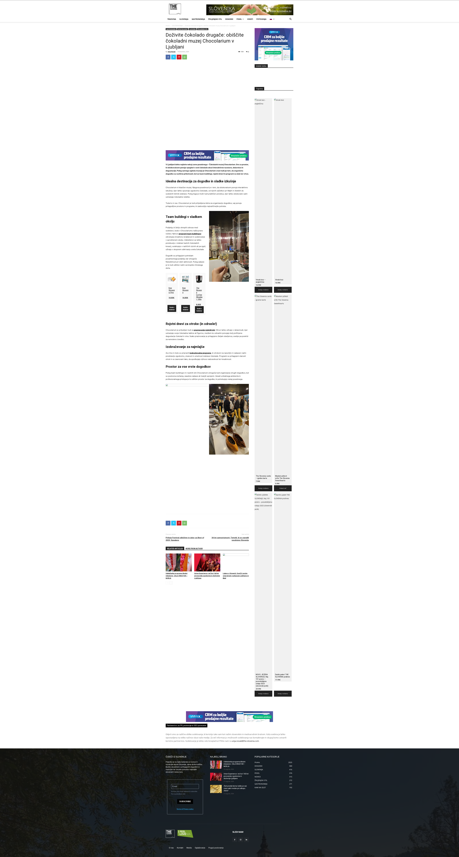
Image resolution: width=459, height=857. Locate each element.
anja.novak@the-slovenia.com (245, 741)
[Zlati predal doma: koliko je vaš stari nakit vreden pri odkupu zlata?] (216, 789)
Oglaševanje (200, 848)
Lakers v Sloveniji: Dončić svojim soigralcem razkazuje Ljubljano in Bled (236, 575)
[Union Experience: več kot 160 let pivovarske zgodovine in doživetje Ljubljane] (207, 562)
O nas (171, 848)
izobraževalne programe (200, 353)
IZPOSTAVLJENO (182, 29)
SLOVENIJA (183, 19)
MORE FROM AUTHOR (194, 549)
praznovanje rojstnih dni (204, 330)
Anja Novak (171, 52)
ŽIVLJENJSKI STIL (215, 19)
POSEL (239, 19)
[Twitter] (173, 57)
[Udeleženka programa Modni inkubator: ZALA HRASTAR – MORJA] (179, 562)
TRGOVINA (171, 19)
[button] (290, 19)
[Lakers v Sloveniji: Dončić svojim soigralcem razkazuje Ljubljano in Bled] (236, 562)
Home (168, 26)
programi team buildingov (190, 234)
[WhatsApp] (184, 57)
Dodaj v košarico (172, 308)
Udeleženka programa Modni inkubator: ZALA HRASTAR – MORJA (176, 575)
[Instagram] (240, 839)
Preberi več (282, 488)
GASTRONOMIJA (198, 19)
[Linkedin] (246, 839)
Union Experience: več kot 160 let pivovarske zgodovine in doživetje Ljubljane (207, 575)
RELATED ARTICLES (175, 549)
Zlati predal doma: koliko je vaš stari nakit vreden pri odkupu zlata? (235, 788)
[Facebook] (168, 57)
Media (189, 848)
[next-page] (170, 582)
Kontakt (180, 848)
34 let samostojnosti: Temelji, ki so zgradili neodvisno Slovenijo (230, 539)
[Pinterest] (179, 57)
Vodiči (250, 19)
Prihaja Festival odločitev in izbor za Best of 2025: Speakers (185, 539)
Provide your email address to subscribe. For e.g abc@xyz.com (184, 793)
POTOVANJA (261, 19)
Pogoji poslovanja (215, 848)
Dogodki (229, 19)
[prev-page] (167, 582)
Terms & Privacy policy (185, 809)
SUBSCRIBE (185, 801)
